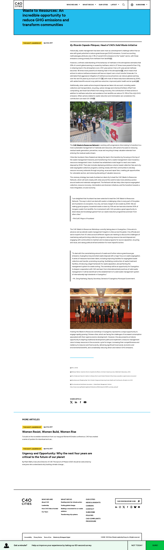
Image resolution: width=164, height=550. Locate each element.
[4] (138, 81)
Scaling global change (68, 505)
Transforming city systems (69, 514)
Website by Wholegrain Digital (61, 537)
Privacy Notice (38, 537)
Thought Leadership (32, 43)
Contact (90, 509)
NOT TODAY (136, 545)
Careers (90, 506)
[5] (94, 99)
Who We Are (72, 5)
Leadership (45, 505)
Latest (114, 5)
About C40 (45, 502)
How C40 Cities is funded (50, 508)
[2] (70, 372)
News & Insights (93, 502)
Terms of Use (47, 537)
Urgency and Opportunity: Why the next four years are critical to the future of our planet (57, 455)
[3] (102, 79)
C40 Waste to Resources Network (86, 145)
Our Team (45, 512)
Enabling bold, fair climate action (71, 502)
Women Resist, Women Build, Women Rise (49, 431)
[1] (111, 58)
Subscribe (90, 512)
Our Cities (103, 5)
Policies (89, 515)
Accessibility (28, 537)
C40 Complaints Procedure (93, 520)
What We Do (88, 5)
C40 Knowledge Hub (126, 501)
